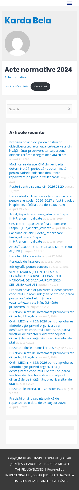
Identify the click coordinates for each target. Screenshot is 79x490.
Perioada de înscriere (24, 261)
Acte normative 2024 (38, 69)
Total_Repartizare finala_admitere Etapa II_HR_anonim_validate (38, 216)
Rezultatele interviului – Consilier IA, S (36, 388)
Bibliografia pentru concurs (28, 266)
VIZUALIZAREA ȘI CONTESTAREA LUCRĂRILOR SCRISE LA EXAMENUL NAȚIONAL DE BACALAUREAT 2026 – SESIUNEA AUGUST (36, 278)
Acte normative (15, 77)
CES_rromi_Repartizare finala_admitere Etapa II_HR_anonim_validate (37, 225)
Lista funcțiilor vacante (25, 256)
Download (40, 86)
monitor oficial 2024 (17, 86)
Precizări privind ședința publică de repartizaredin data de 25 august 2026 (37, 400)
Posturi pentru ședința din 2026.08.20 (36, 186)
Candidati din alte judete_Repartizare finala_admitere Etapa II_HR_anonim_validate (36, 237)
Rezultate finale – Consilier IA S (31, 347)
